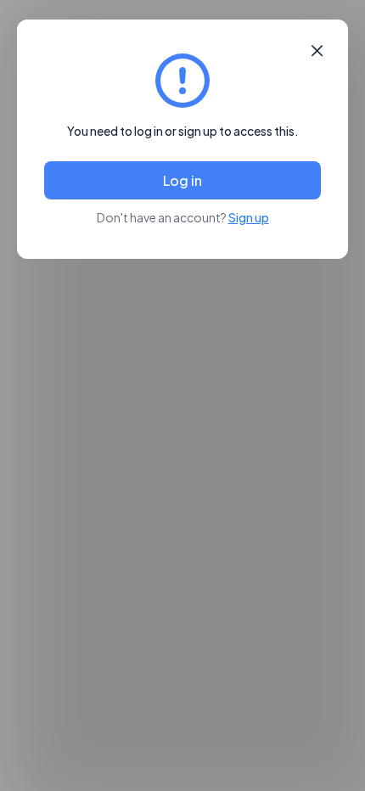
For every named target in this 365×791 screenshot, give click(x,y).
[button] (317, 50)
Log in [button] (182, 180)
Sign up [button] (248, 217)
